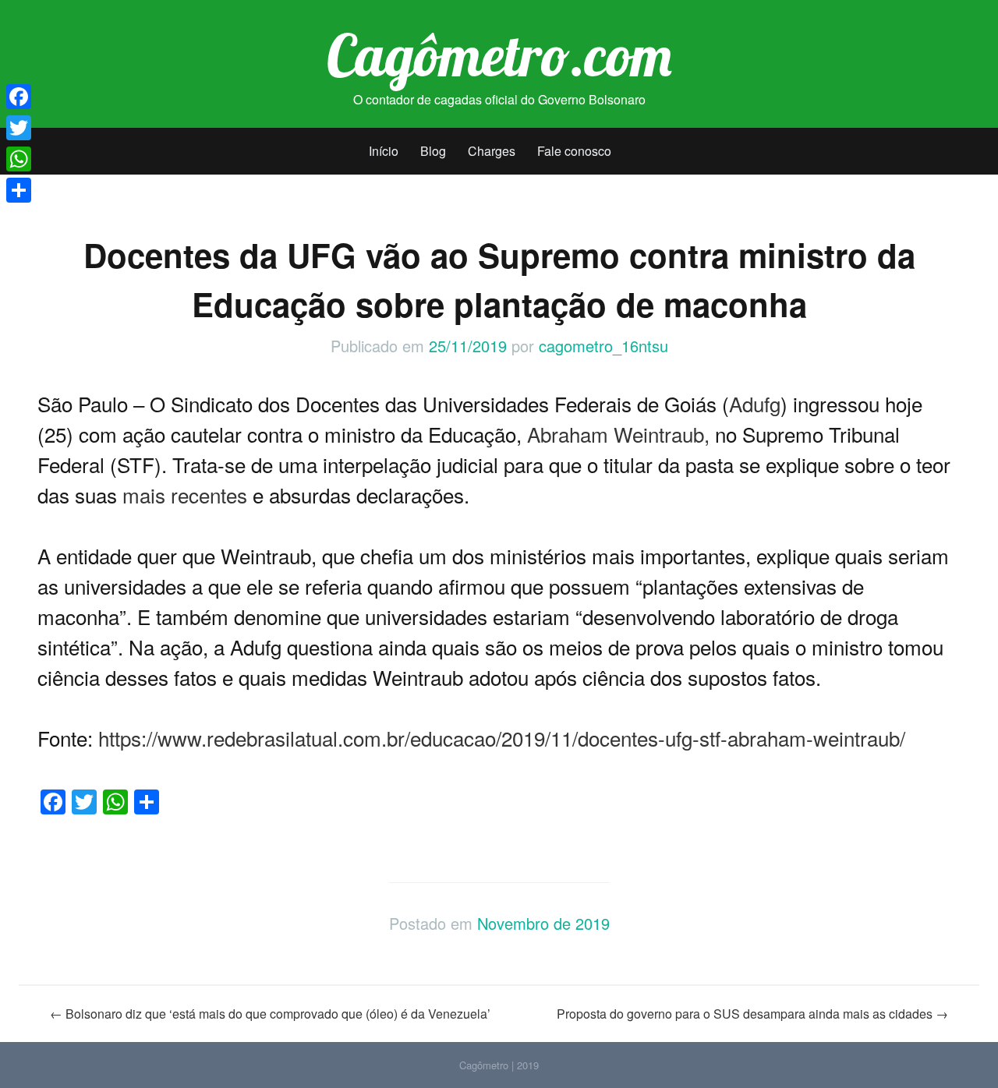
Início (383, 151)
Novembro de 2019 (543, 923)
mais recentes (184, 494)
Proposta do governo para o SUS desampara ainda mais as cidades (752, 1014)
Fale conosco (574, 151)
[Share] (18, 190)
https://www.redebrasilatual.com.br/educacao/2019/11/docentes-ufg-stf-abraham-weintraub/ (501, 737)
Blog (433, 151)
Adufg (754, 403)
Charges (491, 151)
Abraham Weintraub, (618, 433)
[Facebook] (18, 96)
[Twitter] (18, 127)
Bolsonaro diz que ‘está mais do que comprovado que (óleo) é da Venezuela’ (270, 1014)
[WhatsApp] (18, 159)
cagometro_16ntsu (603, 345)
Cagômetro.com (499, 54)
